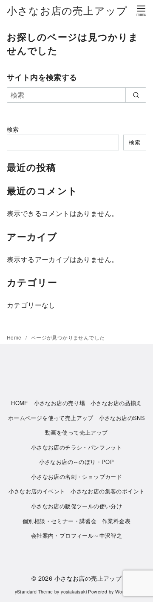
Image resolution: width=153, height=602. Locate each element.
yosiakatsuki (74, 591)
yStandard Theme (34, 591)
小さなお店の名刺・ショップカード (76, 476)
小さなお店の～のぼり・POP (76, 462)
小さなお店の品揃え (116, 403)
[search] (135, 95)
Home (15, 337)
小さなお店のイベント (36, 491)
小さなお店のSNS (122, 418)
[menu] (141, 10)
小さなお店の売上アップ (67, 10)
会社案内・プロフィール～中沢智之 (76, 535)
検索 (13, 128)
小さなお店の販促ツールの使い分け (76, 506)
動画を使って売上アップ (76, 432)
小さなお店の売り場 (59, 403)
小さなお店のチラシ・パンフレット (76, 447)
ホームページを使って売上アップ (51, 418)
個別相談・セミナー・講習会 (59, 521)
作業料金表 (116, 521)
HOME (19, 403)
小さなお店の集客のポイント (107, 491)
